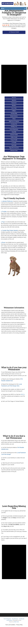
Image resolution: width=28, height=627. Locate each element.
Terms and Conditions (10, 624)
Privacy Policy (19, 624)
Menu (2, 8)
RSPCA (23, 394)
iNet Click (16, 621)
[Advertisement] (14, 50)
